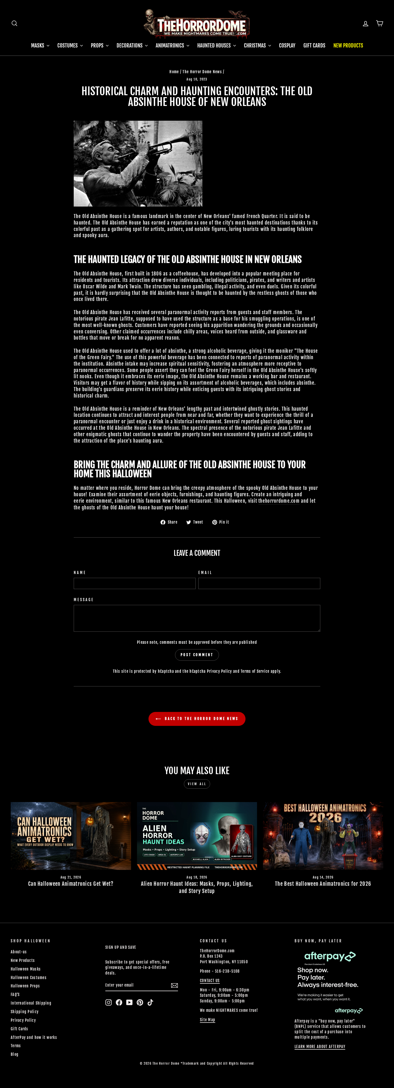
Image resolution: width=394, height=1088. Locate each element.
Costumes (68, 45)
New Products (348, 45)
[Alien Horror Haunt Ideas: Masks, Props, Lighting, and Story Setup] (197, 836)
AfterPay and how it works (34, 1037)
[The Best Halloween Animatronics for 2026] (323, 836)
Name (80, 572)
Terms (16, 1045)
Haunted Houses (214, 45)
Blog (14, 1054)
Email (205, 572)
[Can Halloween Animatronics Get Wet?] (71, 836)
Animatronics (170, 45)
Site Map (207, 1019)
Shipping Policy (25, 1011)
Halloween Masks (26, 969)
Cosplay (287, 45)
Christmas (255, 45)
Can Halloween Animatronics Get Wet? (71, 884)
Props (98, 45)
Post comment (197, 655)
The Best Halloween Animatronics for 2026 (323, 884)
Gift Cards (314, 45)
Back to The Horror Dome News (201, 718)
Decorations (130, 45)
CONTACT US (210, 980)
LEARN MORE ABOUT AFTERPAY (320, 1046)
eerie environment (93, 501)
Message (84, 599)
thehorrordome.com (279, 501)
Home (174, 71)
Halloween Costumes (29, 977)
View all (197, 784)
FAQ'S (15, 994)
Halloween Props (25, 985)
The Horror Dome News (202, 71)
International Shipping (31, 1003)
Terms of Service (255, 671)
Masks (38, 45)
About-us (19, 951)
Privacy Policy (219, 671)
